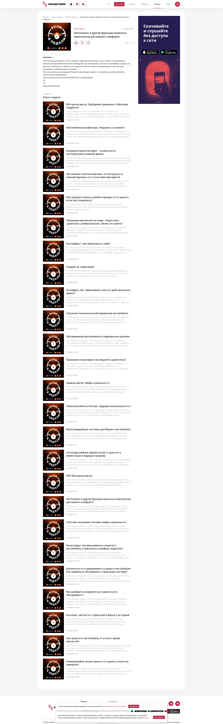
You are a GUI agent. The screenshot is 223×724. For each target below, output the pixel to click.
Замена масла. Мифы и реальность (88, 382)
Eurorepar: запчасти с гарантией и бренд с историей (97, 615)
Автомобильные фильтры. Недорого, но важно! (95, 127)
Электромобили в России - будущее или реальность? (98, 406)
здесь (146, 718)
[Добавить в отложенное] (82, 42)
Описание (47, 57)
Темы (168, 4)
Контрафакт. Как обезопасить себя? (88, 243)
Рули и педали (57, 17)
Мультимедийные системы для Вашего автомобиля (98, 429)
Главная (132, 4)
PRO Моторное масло (79, 475)
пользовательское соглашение (114, 706)
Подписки (145, 4)
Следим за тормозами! (80, 266)
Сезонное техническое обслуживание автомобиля (97, 313)
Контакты (113, 701)
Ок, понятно (159, 717)
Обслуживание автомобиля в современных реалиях (98, 336)
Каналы (157, 4)
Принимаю (134, 706)
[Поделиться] (88, 42)
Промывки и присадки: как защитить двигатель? (96, 359)
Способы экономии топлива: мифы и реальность (96, 522)
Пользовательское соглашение (169, 722)
